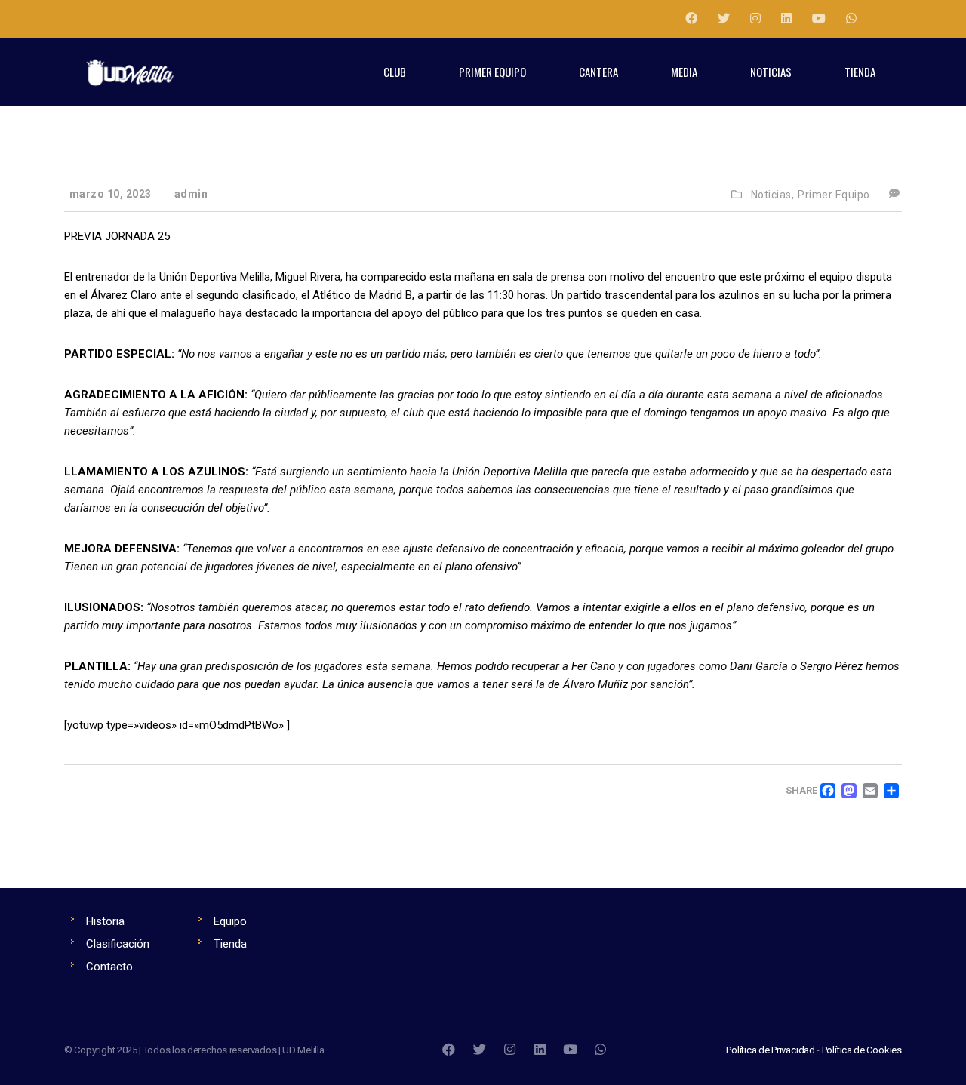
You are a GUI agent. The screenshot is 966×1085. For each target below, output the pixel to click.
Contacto (109, 966)
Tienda (230, 944)
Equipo (230, 921)
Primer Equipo (834, 194)
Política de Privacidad (770, 1050)
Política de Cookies (862, 1050)
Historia (105, 921)
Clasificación (117, 944)
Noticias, (773, 194)
